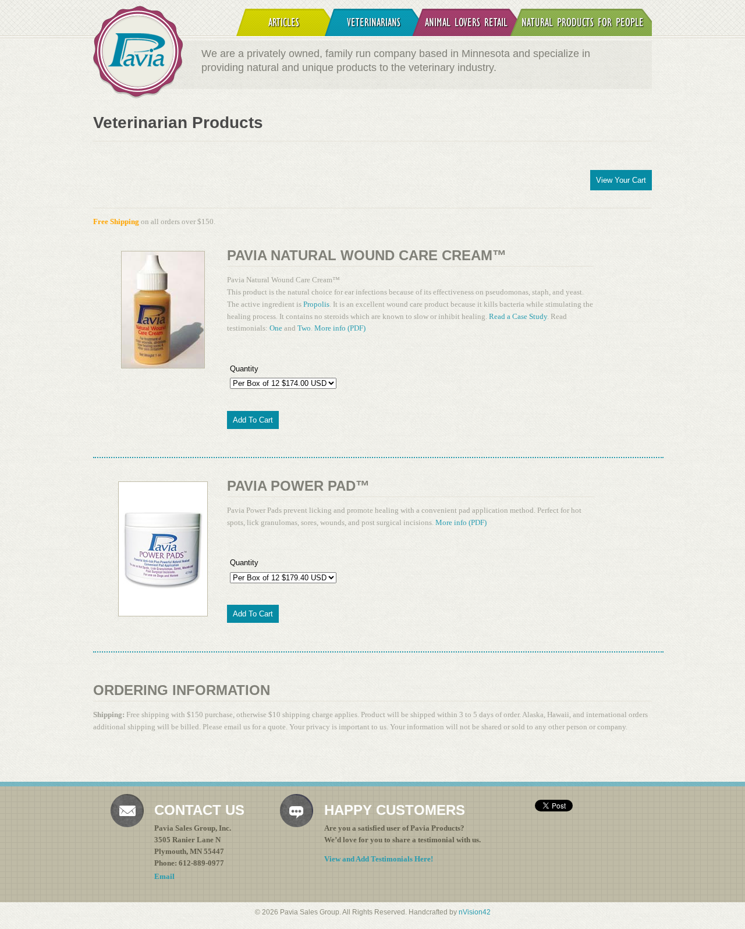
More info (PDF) (340, 328)
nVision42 (475, 912)
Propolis (316, 304)
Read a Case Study (518, 316)
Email (164, 876)
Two (304, 328)
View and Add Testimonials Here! (378, 858)
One (275, 328)
